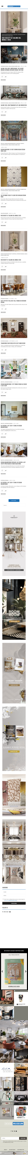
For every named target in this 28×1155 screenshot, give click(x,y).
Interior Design (14, 34)
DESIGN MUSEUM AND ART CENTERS (12, 143)
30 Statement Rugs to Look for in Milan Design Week (13, 196)
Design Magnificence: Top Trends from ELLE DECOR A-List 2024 (14, 385)
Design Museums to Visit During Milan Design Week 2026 (13, 150)
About (5, 1149)
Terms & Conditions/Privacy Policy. (10, 900)
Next (24, 971)
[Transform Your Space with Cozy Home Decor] (14, 328)
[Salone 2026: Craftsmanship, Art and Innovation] (14, 92)
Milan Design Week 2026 (14, 66)
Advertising (12, 1149)
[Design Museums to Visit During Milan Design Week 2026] (14, 131)
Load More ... (14, 500)
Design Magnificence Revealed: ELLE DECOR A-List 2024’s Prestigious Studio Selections (13, 463)
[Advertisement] (14, 932)
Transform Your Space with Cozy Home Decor (13, 343)
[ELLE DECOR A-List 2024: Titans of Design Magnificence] (14, 410)
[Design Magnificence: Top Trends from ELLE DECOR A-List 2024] (14, 369)
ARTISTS (2, 143)
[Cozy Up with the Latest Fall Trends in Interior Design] (14, 285)
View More (3, 79)
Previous (3, 971)
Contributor (20, 1149)
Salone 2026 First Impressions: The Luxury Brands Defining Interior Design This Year (12, 69)
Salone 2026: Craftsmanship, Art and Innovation (14, 105)
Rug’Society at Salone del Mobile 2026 (11, 215)
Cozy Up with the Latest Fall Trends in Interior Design (13, 301)
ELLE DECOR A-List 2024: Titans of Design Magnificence (11, 426)
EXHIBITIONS (23, 189)
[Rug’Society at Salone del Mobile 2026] (2, 222)
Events (22, 143)
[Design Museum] (14, 6)
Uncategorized (4, 213)
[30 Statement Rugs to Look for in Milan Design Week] (14, 177)
